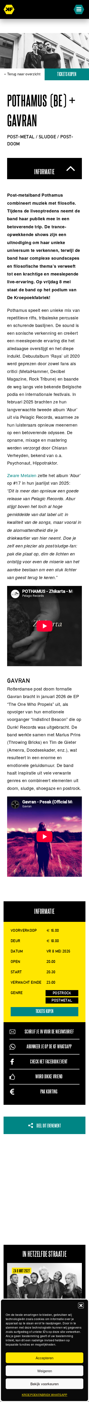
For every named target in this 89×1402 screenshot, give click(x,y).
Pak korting (49, 1091)
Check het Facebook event (48, 1061)
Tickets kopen (45, 1011)
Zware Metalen (22, 475)
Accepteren (44, 1357)
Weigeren (44, 1370)
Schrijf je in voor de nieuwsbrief (49, 1031)
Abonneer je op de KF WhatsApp (49, 1046)
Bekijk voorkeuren (44, 1383)
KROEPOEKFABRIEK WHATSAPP (44, 1395)
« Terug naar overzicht (22, 73)
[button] (81, 1305)
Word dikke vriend (48, 1076)
